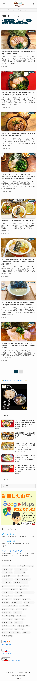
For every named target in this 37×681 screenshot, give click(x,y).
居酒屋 (17, 602)
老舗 (19, 619)
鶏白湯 (7, 636)
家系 (26, 599)
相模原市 (12, 23)
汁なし (21, 609)
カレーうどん (20, 582)
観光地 (7, 622)
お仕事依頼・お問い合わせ (24, 672)
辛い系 (7, 629)
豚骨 (18, 622)
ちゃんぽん (21, 569)
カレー (6, 582)
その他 (7, 569)
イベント (7, 579)
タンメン (8, 586)
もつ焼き (23, 576)
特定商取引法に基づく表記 (18, 675)
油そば (6, 612)
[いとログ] (18, 4)
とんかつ (20, 572)
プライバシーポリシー (11, 672)
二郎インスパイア (24, 592)
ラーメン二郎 (9, 589)
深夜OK (8, 616)
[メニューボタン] (4, 4)
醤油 (19, 629)
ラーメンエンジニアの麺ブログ (11, 551)
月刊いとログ (9, 606)
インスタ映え (22, 579)
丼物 (23, 589)
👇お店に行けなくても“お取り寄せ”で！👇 (14, 380)
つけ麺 (7, 572)
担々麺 (29, 602)
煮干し (7, 619)
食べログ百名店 (11, 632)
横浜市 (29, 20)
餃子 (26, 632)
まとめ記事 (9, 576)
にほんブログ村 (6, 645)
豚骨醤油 (8, 626)
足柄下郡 (5, 23)
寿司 (5, 602)
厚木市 (25, 23)
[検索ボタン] (33, 4)
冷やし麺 (7, 596)
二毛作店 (7, 592)
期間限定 (8, 609)
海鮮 (17, 612)
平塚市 (19, 23)
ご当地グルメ (25, 566)
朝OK (24, 606)
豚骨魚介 (23, 626)
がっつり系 (9, 566)
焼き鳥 (21, 616)
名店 (19, 596)
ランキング (22, 586)
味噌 (7, 599)
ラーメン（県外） (9, 20)
